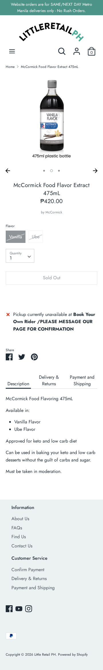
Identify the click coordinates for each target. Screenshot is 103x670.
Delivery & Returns (49, 380)
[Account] (76, 49)
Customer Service (29, 558)
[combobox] (20, 256)
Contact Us (21, 546)
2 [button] (51, 170)
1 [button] (44, 171)
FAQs (16, 527)
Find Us (18, 536)
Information (22, 507)
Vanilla (15, 236)
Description (18, 383)
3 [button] (59, 171)
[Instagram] (28, 608)
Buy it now (51, 295)
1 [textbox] (11, 258)
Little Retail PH (45, 654)
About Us (20, 518)
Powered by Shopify (73, 654)
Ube (35, 236)
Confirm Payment (27, 569)
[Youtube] (18, 608)
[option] (51, 120)
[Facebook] (9, 608)
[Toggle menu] (12, 51)
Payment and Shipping (82, 380)
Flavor (10, 226)
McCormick (53, 212)
